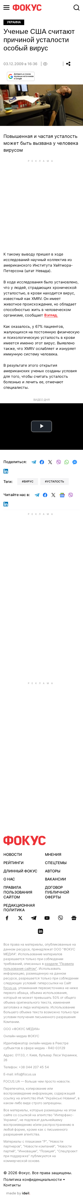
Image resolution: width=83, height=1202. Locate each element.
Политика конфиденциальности (32, 1179)
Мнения (53, 854)
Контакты (12, 1185)
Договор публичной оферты (57, 892)
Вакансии (55, 879)
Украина (14, 22)
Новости (12, 854)
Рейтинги (13, 862)
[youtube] (47, 917)
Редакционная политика (19, 907)
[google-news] (73, 917)
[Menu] (6, 7)
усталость (55, 481)
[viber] (60, 917)
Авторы (52, 871)
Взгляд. (51, 315)
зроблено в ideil (18, 1193)
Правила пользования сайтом (17, 892)
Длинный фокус (20, 871)
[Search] (76, 8)
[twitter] (20, 917)
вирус (28, 481)
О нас (9, 879)
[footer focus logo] (24, 840)
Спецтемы (56, 862)
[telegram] (33, 917)
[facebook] (6, 917)
